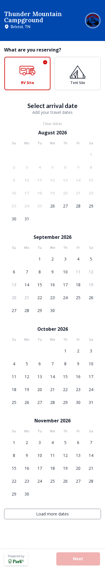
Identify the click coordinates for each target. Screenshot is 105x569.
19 (52, 193)
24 (26, 206)
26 (52, 206)
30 (14, 219)
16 (14, 193)
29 (91, 206)
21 (78, 193)
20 (65, 193)
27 (65, 206)
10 (26, 180)
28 (78, 206)
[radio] (27, 73)
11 (39, 180)
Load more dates (52, 514)
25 (39, 206)
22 (91, 193)
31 (26, 219)
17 (26, 193)
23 (14, 206)
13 (65, 180)
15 (91, 180)
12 (52, 180)
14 (78, 180)
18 (39, 193)
